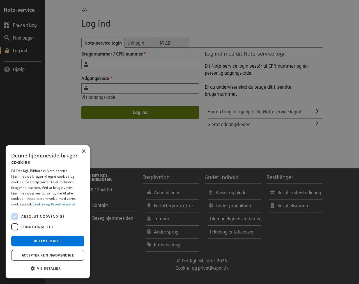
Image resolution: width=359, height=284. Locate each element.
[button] (47, 268)
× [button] (83, 151)
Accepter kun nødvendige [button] (48, 255)
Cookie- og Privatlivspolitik (54, 204)
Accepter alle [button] (47, 241)
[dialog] (48, 211)
